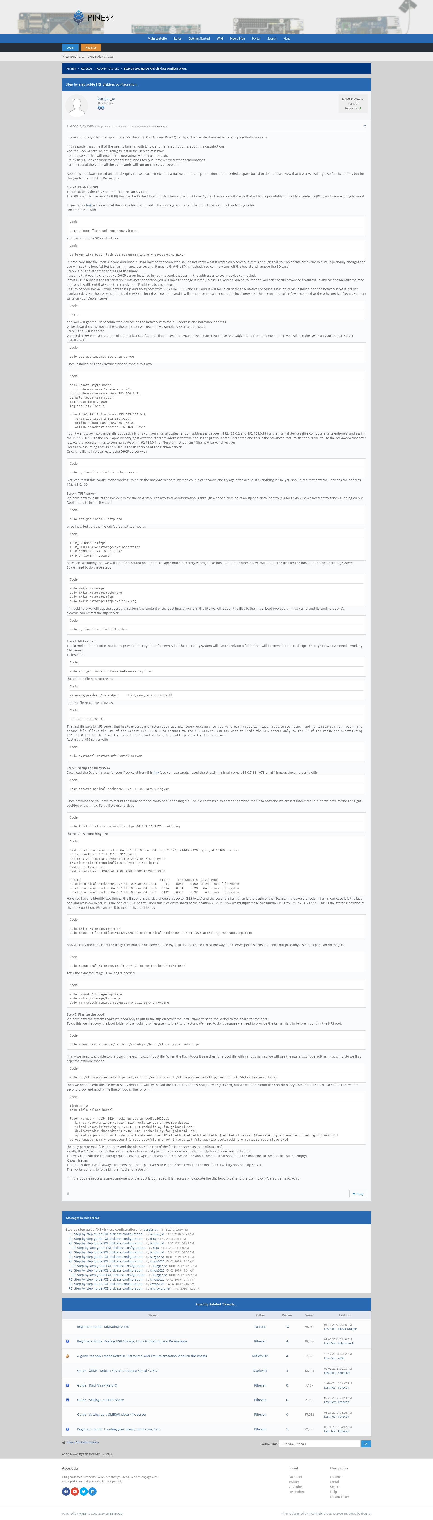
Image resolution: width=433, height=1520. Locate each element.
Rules (177, 38)
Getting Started (199, 38)
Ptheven (260, 1341)
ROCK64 (86, 68)
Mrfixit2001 (260, 1356)
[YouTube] (75, 1492)
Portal (256, 38)
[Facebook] (66, 1492)
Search (271, 38)
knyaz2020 (157, 1261)
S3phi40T (260, 1370)
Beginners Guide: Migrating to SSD (103, 1326)
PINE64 (71, 68)
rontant (260, 1326)
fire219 (365, 1513)
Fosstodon (296, 1492)
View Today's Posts (100, 56)
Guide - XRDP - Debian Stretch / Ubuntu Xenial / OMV (117, 1370)
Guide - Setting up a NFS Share (100, 1400)
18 (287, 1326)
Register (90, 47)
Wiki (220, 38)
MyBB (83, 1513)
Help (287, 38)
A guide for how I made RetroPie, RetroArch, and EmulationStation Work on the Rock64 (142, 1356)
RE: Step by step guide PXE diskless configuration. (106, 1234)
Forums (335, 1477)
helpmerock (346, 1343)
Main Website (157, 38)
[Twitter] (84, 1492)
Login (70, 47)
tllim (153, 1239)
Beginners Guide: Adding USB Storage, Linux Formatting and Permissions (132, 1341)
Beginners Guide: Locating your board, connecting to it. (118, 1429)
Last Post (330, 1329)
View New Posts (73, 56)
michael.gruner (160, 1288)
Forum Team (339, 1496)
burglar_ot (106, 98)
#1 (364, 126)
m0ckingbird (317, 1513)
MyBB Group (113, 1513)
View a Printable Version (83, 1442)
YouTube (295, 1487)
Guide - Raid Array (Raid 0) (97, 1385)
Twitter (294, 1482)
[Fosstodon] (92, 1492)
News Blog (237, 38)
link (89, 205)
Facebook (296, 1477)
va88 (341, 1358)
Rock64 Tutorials (108, 68)
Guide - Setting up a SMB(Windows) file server (111, 1414)
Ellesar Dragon (347, 1329)
